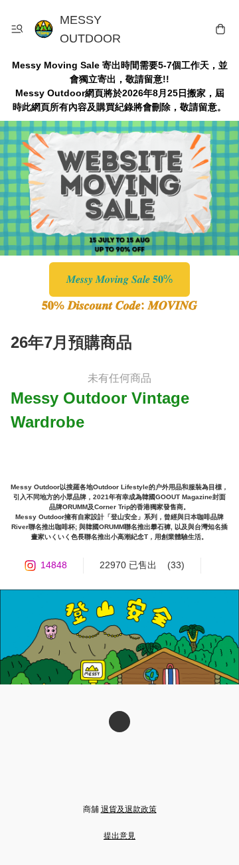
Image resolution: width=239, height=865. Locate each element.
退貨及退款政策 (129, 809)
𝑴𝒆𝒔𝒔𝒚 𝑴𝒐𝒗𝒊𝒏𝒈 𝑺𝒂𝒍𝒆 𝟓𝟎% (119, 279)
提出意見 (119, 835)
